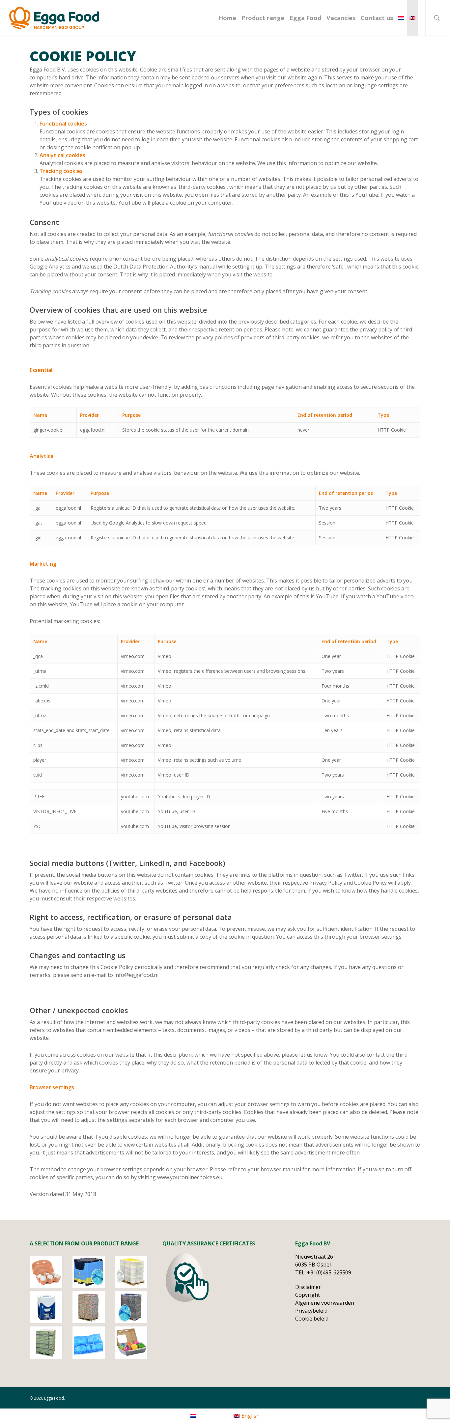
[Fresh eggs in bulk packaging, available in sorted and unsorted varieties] (50, 1342)
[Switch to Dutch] (401, 18)
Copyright (307, 1294)
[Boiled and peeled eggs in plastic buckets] (135, 1271)
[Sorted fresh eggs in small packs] (50, 1271)
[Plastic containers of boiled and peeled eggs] (50, 1307)
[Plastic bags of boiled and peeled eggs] (135, 1307)
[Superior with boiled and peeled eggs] (92, 1271)
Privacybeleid (311, 1310)
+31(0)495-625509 (329, 1272)
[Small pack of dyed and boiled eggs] (135, 1342)
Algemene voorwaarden (324, 1302)
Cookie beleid (311, 1318)
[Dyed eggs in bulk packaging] (92, 1307)
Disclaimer (308, 1287)
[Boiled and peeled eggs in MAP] (92, 1342)
